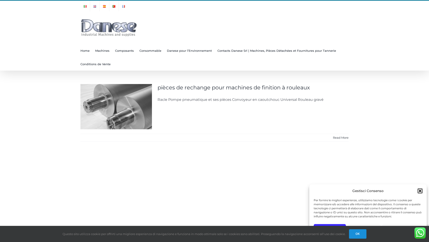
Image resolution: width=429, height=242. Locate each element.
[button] (420, 191)
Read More (341, 137)
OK (357, 234)
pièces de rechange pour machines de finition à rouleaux (234, 87)
